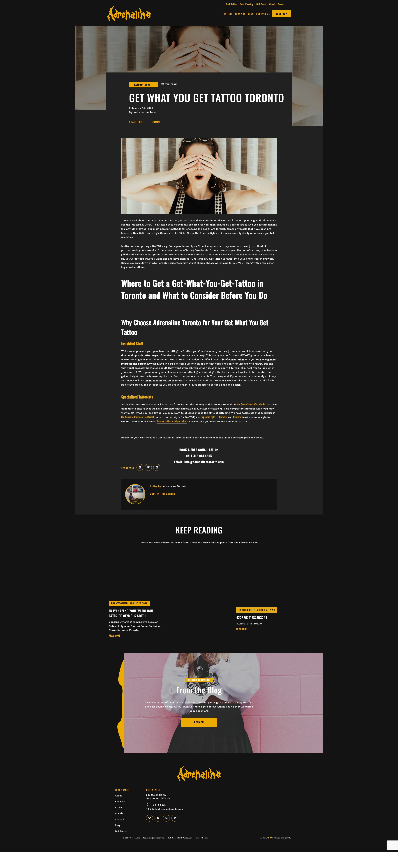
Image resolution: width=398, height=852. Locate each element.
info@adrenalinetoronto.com (166, 809)
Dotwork (223, 417)
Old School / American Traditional (137, 417)
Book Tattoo (231, 4)
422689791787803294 (251, 617)
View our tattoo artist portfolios (172, 421)
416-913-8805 (158, 804)
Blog (251, 13)
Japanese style (208, 417)
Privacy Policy (201, 838)
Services (240, 13)
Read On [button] (199, 722)
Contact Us (263, 13)
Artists (228, 13)
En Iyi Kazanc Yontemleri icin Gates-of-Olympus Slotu (131, 613)
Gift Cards (261, 4)
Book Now (281, 14)
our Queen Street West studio (251, 404)
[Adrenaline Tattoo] (129, 19)
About (272, 4)
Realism (237, 417)
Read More (114, 635)
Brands (281, 4)
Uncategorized (119, 603)
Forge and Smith (282, 838)
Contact (119, 819)
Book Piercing (246, 4)
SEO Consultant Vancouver (180, 838)
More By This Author (162, 494)
